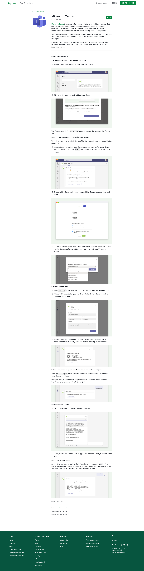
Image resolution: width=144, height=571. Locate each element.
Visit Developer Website (59, 511)
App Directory (39, 549)
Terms (123, 552)
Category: (54, 508)
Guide (36, 543)
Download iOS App (15, 549)
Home (11, 540)
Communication (63, 508)
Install (109, 17)
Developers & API (40, 552)
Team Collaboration (92, 543)
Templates (38, 546)
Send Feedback (40, 562)
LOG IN (114, 3)
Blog (61, 546)
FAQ (36, 559)
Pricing (11, 546)
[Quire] (12, 3)
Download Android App (16, 552)
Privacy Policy (116, 552)
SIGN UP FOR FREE (128, 3)
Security (37, 556)
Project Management (92, 540)
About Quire (64, 540)
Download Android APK (16, 556)
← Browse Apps (38, 11)
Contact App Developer (59, 514)
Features (12, 543)
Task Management (92, 546)
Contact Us (63, 543)
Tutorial (37, 540)
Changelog (38, 565)
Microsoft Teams (57, 24)
